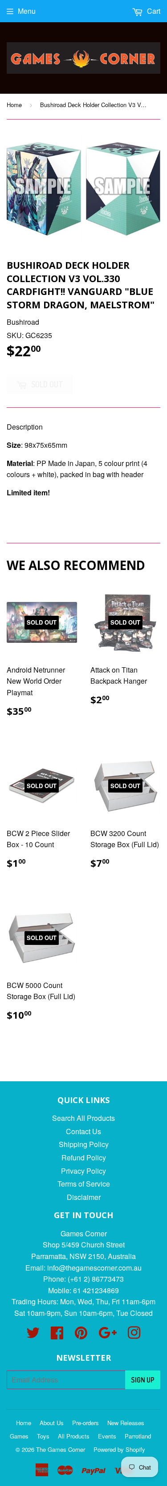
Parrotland (138, 1436)
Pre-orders (85, 1422)
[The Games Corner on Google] (107, 1335)
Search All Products (83, 1118)
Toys (43, 1436)
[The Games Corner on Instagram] (134, 1335)
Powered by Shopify (119, 1449)
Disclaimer (84, 1197)
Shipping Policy (84, 1144)
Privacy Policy (83, 1171)
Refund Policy (83, 1157)
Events (107, 1436)
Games (19, 1436)
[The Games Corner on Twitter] (33, 1335)
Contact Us (83, 1131)
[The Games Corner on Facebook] (57, 1335)
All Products (74, 1436)
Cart (152, 11)
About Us (52, 1422)
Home (14, 104)
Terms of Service (83, 1184)
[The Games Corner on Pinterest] (81, 1335)
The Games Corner (60, 1449)
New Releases (125, 1422)
